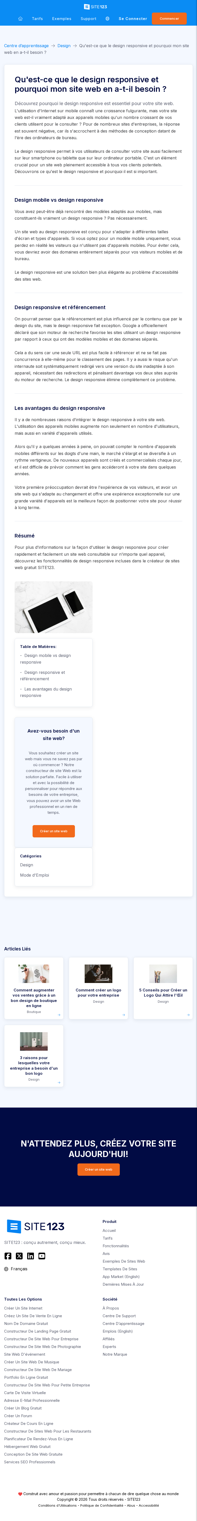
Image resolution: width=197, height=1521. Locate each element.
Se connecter (133, 18)
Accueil (109, 1230)
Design (64, 45)
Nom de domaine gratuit (26, 1323)
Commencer (169, 19)
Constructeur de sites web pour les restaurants (47, 1431)
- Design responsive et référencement (42, 676)
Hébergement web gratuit (27, 1446)
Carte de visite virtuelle (25, 1392)
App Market (121, 1276)
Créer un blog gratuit (23, 1408)
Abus (131, 1505)
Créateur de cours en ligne (28, 1423)
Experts (109, 1346)
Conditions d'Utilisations (57, 1505)
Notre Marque (115, 1354)
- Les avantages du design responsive (46, 692)
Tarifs (37, 18)
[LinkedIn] (30, 1256)
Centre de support (119, 1315)
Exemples (62, 18)
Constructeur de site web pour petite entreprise (47, 1385)
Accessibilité (149, 1505)
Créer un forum (18, 1415)
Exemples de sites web (124, 1261)
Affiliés (109, 1338)
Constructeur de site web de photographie (42, 1346)
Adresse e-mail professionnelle (32, 1400)
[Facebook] (8, 1256)
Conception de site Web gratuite (33, 1454)
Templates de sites (120, 1268)
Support (88, 18)
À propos (111, 1308)
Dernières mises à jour (123, 1284)
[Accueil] (20, 18)
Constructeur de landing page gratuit (37, 1331)
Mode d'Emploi (34, 875)
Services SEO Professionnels (29, 1461)
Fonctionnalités (116, 1245)
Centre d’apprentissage (26, 45)
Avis (106, 1253)
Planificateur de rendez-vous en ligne (38, 1438)
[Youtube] (42, 1256)
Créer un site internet (23, 1308)
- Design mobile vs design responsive (45, 659)
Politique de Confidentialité (101, 1505)
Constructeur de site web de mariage (38, 1369)
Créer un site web (53, 831)
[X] (19, 1256)
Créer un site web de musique (31, 1362)
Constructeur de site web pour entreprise (41, 1338)
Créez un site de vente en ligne (33, 1315)
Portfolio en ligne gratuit (26, 1377)
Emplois (118, 1331)
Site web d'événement (24, 1354)
